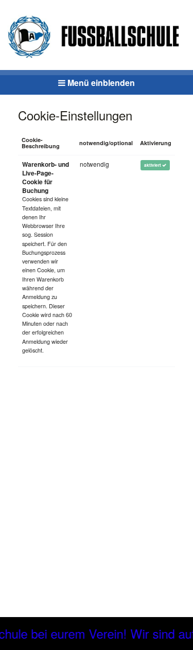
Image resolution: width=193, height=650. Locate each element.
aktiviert (153, 165)
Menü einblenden (100, 83)
